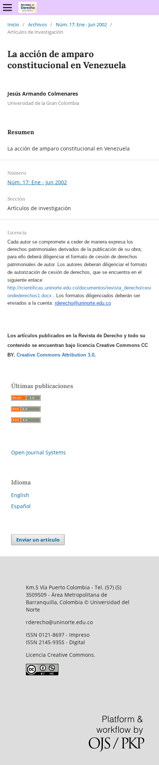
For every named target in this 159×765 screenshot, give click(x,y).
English (20, 495)
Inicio (13, 24)
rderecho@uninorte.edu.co (83, 303)
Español (21, 506)
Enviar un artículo (38, 539)
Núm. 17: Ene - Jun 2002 (81, 24)
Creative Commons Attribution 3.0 (55, 355)
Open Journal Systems (38, 452)
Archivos (37, 24)
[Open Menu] (7, 7)
